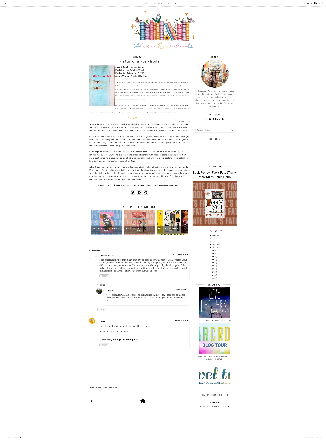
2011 (214, 278)
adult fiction (120, 185)
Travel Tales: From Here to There (214, 395)
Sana (103, 321)
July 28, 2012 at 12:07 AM (181, 321)
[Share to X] (133, 192)
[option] (106, 222)
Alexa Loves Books (11, 437)
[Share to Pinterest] (146, 192)
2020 (214, 251)
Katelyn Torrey (107, 255)
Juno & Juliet (121, 67)
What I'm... (173, 3)
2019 (214, 254)
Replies (102, 285)
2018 (214, 257)
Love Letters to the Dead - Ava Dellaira (215, 320)
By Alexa (140, 185)
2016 (214, 263)
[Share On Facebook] (139, 192)
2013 (214, 272)
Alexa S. (111, 290)
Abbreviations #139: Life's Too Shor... (172, 229)
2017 (214, 260)
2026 (214, 235)
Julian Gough (162, 185)
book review (131, 185)
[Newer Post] (92, 401)
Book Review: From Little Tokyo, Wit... (139, 229)
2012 (214, 275)
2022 (214, 244)
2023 (215, 241)
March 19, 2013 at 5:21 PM (179, 289)
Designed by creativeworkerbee (308, 437)
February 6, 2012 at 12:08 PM (180, 254)
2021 (214, 247)
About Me (159, 3)
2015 (214, 266)
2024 (215, 238)
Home (147, 3)
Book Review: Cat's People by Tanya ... (106, 229)
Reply (104, 276)
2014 (214, 269)
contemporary (150, 185)
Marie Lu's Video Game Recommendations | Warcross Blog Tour (214, 357)
